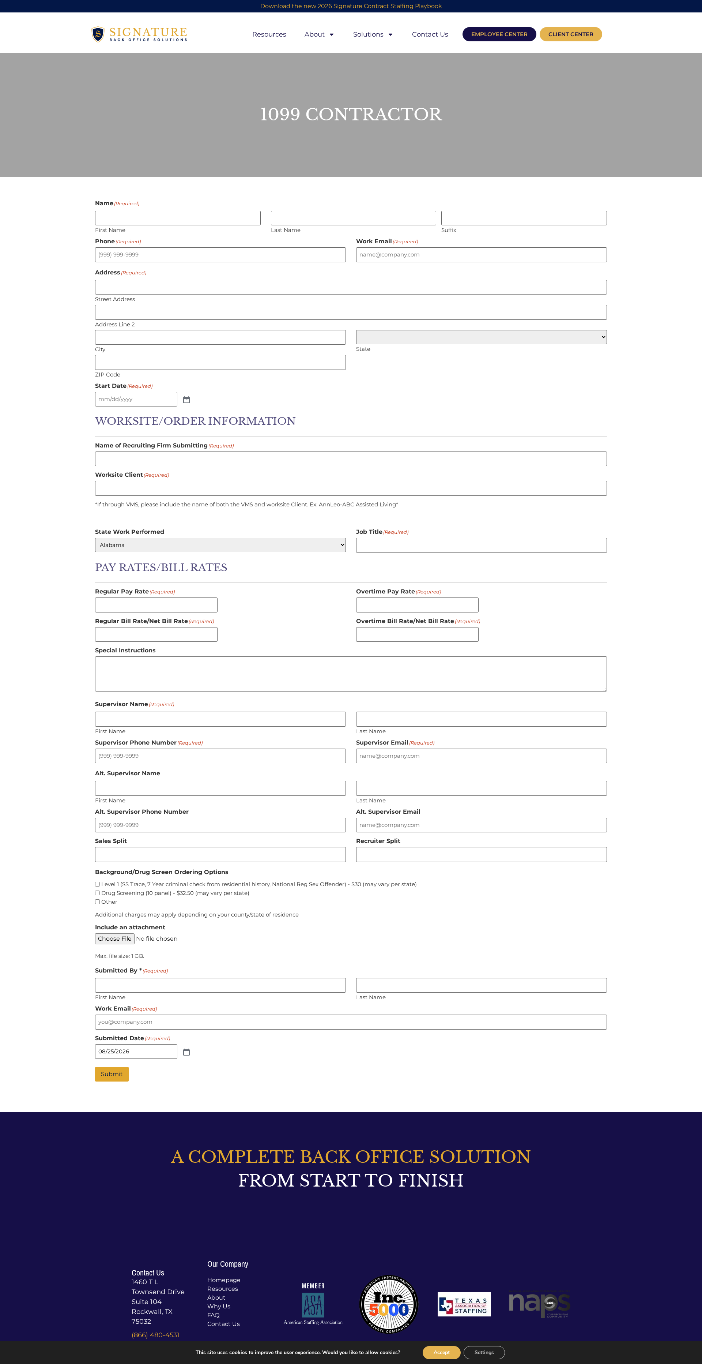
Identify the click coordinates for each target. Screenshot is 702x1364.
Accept (442, 1352)
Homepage (224, 1280)
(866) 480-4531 (156, 1335)
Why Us (218, 1306)
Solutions (368, 34)
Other (109, 901)
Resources (269, 34)
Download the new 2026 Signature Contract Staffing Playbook (351, 6)
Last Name (286, 229)
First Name (110, 229)
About (315, 34)
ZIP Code (107, 374)
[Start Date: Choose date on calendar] (185, 399)
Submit (112, 1074)
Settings (484, 1352)
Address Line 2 (115, 324)
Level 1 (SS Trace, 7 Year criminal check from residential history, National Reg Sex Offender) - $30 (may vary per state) (259, 884)
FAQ (213, 1315)
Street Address (115, 299)
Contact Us (430, 34)
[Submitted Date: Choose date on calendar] (185, 1051)
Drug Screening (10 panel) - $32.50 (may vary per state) (175, 893)
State (363, 348)
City (100, 349)
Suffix (448, 229)
